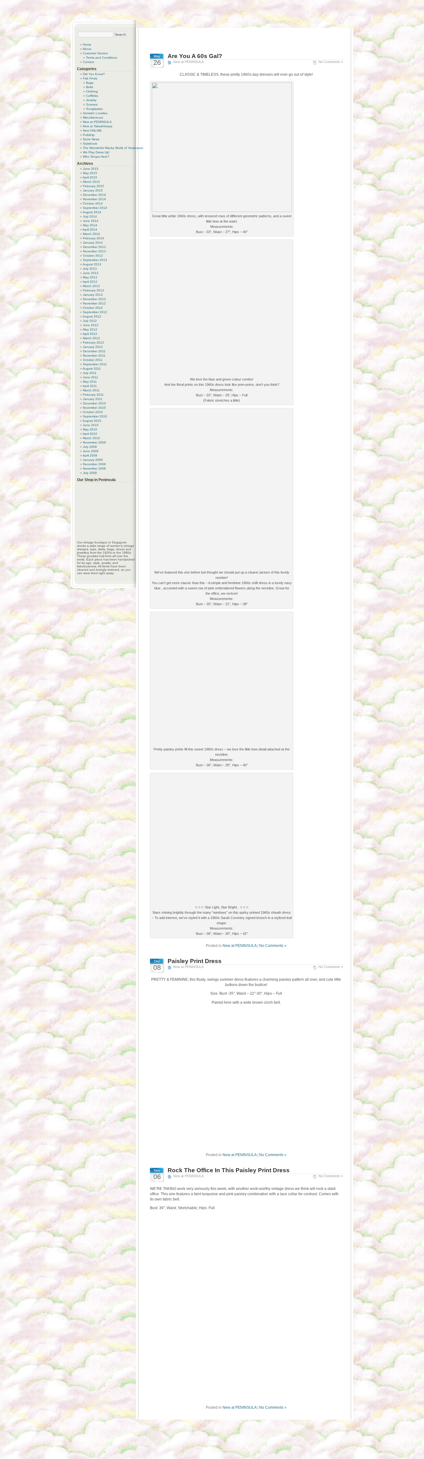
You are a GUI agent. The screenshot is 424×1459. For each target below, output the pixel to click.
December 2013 (94, 247)
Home (87, 44)
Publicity (89, 135)
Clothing (92, 91)
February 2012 (93, 342)
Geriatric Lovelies (95, 113)
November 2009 (94, 442)
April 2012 (90, 333)
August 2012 (92, 316)
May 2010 (90, 429)
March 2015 (91, 181)
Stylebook (90, 143)
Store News (91, 139)
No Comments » (330, 62)
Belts (89, 87)
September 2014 (95, 207)
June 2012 (90, 325)
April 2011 (90, 386)
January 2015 (93, 190)
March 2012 (91, 338)
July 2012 (90, 320)
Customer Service (95, 53)
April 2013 (90, 281)
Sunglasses (94, 108)
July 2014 (90, 216)
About (87, 49)
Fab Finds (90, 78)
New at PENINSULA (188, 62)
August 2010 (92, 420)
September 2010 (95, 416)
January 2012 (93, 347)
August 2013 (92, 264)
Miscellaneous (93, 117)
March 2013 (91, 286)
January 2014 (93, 242)
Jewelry (91, 100)
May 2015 (90, 173)
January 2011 (92, 399)
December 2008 (94, 464)
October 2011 (92, 360)
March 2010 (91, 438)
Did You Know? (94, 74)
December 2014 (94, 194)
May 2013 (90, 277)
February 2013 (93, 290)
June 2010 (90, 425)
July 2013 (90, 268)
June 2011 (90, 377)
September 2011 (95, 364)
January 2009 (93, 460)
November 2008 (94, 468)
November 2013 (94, 251)
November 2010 (94, 407)
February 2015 (93, 186)
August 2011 (92, 368)
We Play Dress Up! (96, 152)
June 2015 (90, 168)
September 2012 (95, 312)
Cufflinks (92, 95)
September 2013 (95, 260)
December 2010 (94, 403)
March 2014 (91, 234)
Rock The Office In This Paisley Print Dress (229, 1170)
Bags (89, 82)
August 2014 (92, 212)
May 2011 (90, 381)
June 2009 (90, 451)
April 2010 (90, 433)
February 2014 (93, 238)
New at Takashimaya (97, 126)
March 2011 (91, 390)
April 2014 (90, 229)
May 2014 (90, 225)
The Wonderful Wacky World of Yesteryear (113, 148)
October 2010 (93, 412)
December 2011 (94, 351)
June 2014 (90, 221)
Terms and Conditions (101, 57)
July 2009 (90, 446)
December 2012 (94, 299)
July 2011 (90, 373)
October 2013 (93, 255)
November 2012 (94, 303)
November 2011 (94, 355)
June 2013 (90, 273)
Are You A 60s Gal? (195, 56)
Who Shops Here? (96, 156)
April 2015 (90, 177)
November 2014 (94, 199)
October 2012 (93, 307)
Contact (88, 62)
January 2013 (93, 294)
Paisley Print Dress (195, 961)
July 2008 (90, 473)
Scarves (91, 104)
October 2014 (93, 203)
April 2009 (90, 455)
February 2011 (93, 394)
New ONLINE (92, 130)
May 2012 (90, 329)
